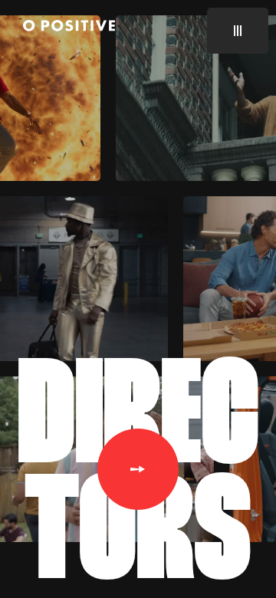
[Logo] (69, 27)
